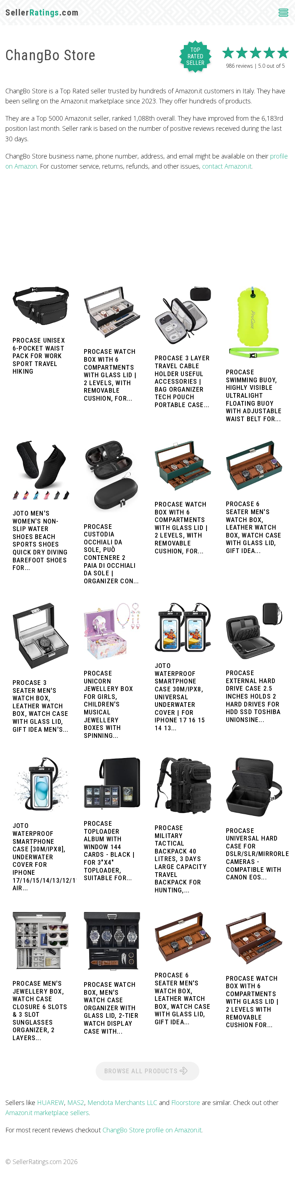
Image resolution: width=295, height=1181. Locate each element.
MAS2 (75, 1102)
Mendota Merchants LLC (122, 1102)
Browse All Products (142, 1071)
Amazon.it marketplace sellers (47, 1112)
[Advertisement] (147, 228)
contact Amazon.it (226, 166)
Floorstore (185, 1102)
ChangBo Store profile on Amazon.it (152, 1130)
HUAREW (50, 1102)
